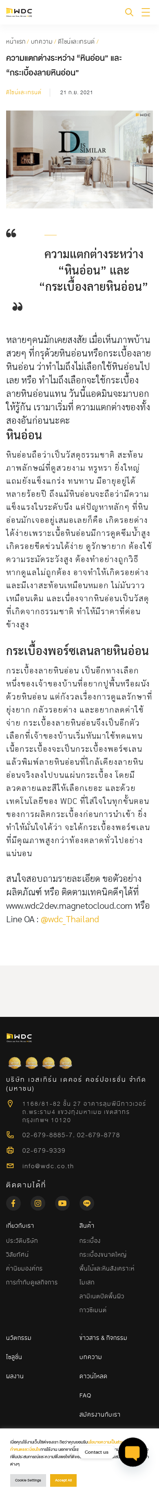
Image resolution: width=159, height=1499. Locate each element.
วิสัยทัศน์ (17, 1254)
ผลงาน (15, 1376)
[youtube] (67, 1201)
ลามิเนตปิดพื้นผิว (102, 1296)
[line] (87, 1201)
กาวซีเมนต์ (93, 1310)
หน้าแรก (16, 41)
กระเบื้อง (90, 1240)
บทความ (42, 41)
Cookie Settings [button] (28, 1480)
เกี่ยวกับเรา (20, 1225)
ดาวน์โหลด (94, 1376)
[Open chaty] (132, 1452)
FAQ (85, 1395)
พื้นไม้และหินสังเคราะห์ (107, 1268)
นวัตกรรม (19, 1337)
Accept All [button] (63, 1480)
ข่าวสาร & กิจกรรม (104, 1337)
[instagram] (43, 1201)
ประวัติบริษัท (22, 1240)
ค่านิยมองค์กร (24, 1268)
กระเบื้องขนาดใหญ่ (103, 1254)
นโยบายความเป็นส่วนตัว (108, 1442)
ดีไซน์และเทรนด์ (76, 41)
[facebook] (18, 1201)
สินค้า (87, 1225)
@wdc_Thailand (70, 918)
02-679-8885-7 (47, 1135)
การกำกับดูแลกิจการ (32, 1282)
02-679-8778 (98, 1135)
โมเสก (87, 1282)
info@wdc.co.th (48, 1166)
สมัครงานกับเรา (100, 1414)
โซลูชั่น (14, 1357)
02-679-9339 (44, 1150)
